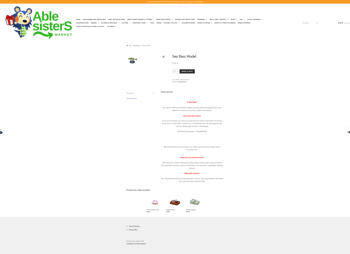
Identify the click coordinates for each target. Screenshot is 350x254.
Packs (233, 19)
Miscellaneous (136, 45)
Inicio (130, 45)
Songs (158, 23)
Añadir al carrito (187, 71)
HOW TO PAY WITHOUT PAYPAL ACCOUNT (90, 26)
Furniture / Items (139, 23)
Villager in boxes (188, 23)
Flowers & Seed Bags (109, 23)
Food (152, 23)
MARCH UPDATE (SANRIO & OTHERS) (139, 19)
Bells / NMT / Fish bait (218, 19)
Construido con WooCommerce (136, 244)
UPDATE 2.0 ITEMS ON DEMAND (224, 23)
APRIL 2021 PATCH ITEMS (116, 19)
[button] (163, 56)
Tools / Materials (254, 19)
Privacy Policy (133, 230)
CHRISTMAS (201, 19)
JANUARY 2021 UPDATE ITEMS (185, 19)
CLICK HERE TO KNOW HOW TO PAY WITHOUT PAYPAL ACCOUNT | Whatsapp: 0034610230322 (175, 2)
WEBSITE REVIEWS (244, 23)
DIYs (241, 19)
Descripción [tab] (130, 93)
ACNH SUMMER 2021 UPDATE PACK (94, 19)
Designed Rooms (82, 23)
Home (78, 19)
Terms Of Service (134, 226)
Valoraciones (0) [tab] (132, 98)
